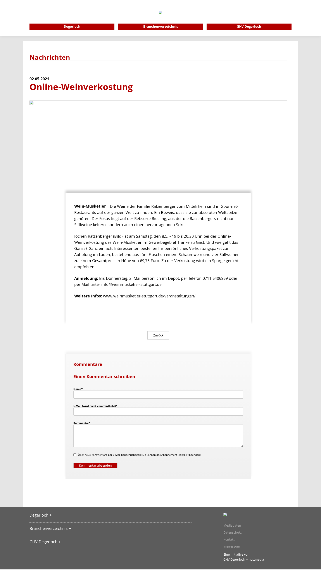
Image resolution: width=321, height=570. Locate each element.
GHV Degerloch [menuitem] (249, 26)
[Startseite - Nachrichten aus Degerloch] (160, 18)
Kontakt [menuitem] (229, 539)
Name (80, 389)
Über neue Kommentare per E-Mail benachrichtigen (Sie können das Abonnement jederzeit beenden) (139, 455)
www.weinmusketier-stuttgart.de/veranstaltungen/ (149, 296)
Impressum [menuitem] (231, 546)
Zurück (158, 335)
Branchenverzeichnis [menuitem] (160, 26)
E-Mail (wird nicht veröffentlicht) (95, 406)
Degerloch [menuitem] (72, 26)
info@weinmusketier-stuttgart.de (131, 284)
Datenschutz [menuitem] (232, 532)
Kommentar (81, 423)
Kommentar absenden (95, 465)
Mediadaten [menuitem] (232, 525)
